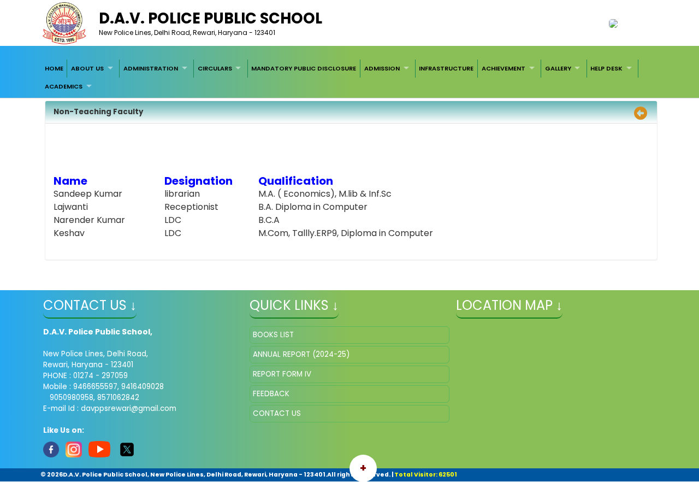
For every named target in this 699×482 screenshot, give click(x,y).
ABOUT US (87, 68)
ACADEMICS (63, 86)
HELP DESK (606, 68)
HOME (54, 68)
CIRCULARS (215, 68)
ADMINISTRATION (150, 68)
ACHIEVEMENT (503, 68)
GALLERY (558, 68)
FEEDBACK (271, 394)
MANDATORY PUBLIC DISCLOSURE (303, 68)
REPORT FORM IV (282, 374)
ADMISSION (382, 68)
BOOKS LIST (273, 335)
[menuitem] (54, 68)
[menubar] (349, 77)
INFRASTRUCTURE (446, 68)
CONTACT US (277, 413)
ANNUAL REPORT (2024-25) (301, 354)
